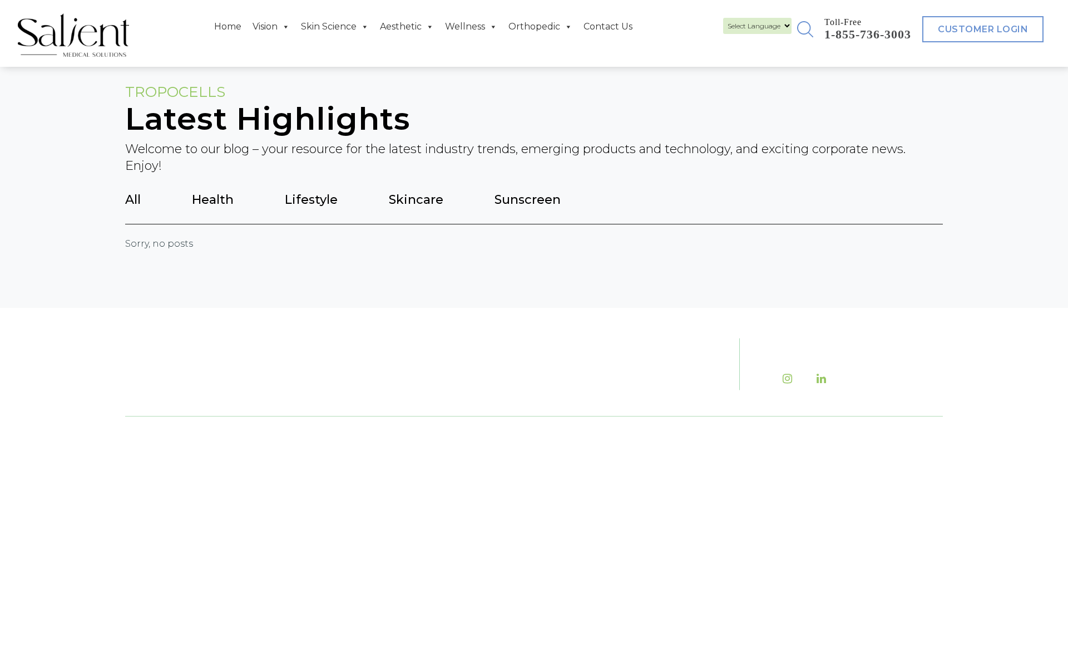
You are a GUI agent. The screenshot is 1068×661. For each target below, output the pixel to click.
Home (227, 26)
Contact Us (608, 26)
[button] (805, 28)
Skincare (416, 199)
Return (642, 554)
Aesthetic (401, 26)
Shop (748, 533)
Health (213, 199)
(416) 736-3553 (413, 486)
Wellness (465, 26)
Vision (265, 26)
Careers (754, 492)
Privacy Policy (770, 554)
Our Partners (657, 533)
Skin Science (329, 26)
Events (642, 492)
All (133, 199)
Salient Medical (530, 583)
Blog (747, 472)
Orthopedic (534, 26)
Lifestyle (311, 199)
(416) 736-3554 (442, 532)
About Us (648, 472)
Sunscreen (528, 199)
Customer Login (983, 29)
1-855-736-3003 (867, 34)
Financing (651, 513)
